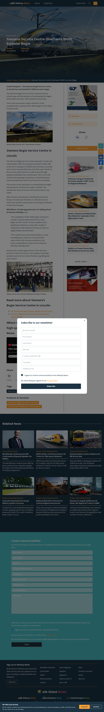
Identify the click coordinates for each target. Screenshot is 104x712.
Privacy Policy (52, 380)
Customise (96, 707)
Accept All (84, 707)
